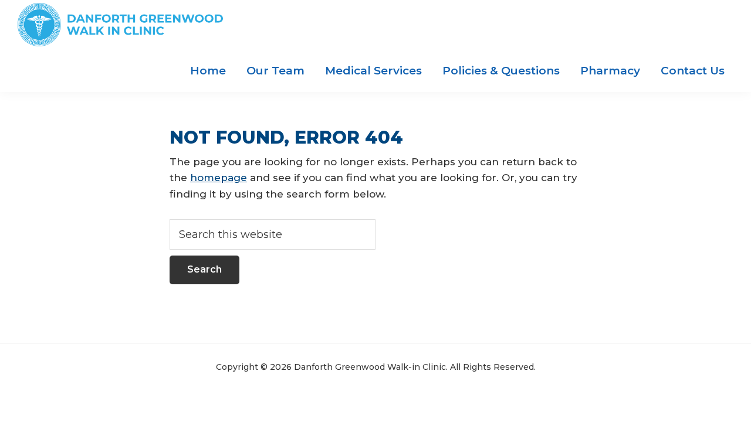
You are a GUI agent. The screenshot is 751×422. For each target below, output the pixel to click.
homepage (218, 177)
